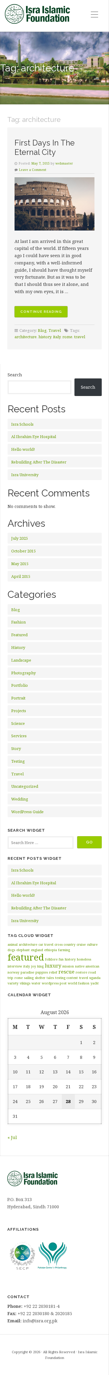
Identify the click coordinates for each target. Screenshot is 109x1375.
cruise (81, 944)
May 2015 (19, 563)
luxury (53, 965)
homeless (84, 959)
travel (79, 336)
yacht (95, 983)
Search (15, 375)
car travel (45, 944)
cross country (64, 944)
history (44, 336)
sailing (29, 978)
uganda (95, 978)
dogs (11, 950)
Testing (18, 761)
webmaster (64, 163)
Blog (42, 330)
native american (87, 966)
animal (13, 944)
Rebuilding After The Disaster (38, 462)
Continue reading (44, 313)
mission (68, 966)
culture (92, 944)
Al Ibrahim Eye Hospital (33, 436)
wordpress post (54, 983)
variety (13, 983)
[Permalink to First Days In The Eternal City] (54, 204)
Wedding (19, 799)
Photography (23, 673)
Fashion (18, 622)
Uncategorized (24, 786)
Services (19, 735)
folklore (51, 959)
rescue (66, 971)
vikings (25, 983)
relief (53, 972)
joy (33, 966)
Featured (19, 634)
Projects (18, 710)
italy (57, 336)
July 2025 (19, 538)
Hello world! (23, 449)
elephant (23, 950)
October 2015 (23, 551)
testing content (66, 978)
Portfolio (19, 685)
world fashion (78, 983)
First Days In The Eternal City (45, 147)
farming (64, 950)
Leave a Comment (32, 170)
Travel (54, 330)
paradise (27, 972)
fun (61, 959)
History (18, 647)
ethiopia (50, 950)
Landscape (21, 660)
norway (13, 972)
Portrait (18, 698)
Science (18, 723)
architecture (26, 336)
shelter (40, 978)
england (37, 950)
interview (15, 966)
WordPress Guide (27, 811)
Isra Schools (22, 424)
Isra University (24, 474)
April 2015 (20, 576)
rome (67, 336)
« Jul (12, 1137)
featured (26, 957)
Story (16, 748)
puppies (41, 972)
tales (50, 978)
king (40, 966)
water (36, 983)
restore (81, 972)
